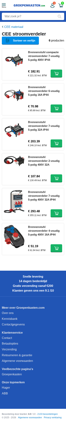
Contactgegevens (13, 324)
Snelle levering (33, 276)
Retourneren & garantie (17, 355)
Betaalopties (10, 343)
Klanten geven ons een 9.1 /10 (33, 290)
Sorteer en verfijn (24, 40)
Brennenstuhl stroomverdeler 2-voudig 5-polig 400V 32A (44, 160)
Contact (7, 337)
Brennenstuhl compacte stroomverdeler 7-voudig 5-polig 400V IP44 (44, 56)
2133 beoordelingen (47, 414)
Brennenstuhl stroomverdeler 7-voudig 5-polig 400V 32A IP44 (44, 195)
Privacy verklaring (53, 417)
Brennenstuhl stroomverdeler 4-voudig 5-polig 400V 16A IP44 (44, 230)
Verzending (9, 349)
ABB (5, 393)
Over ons (8, 313)
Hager (6, 387)
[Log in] (52, 5)
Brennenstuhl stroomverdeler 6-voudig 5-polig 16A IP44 (44, 91)
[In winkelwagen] (56, 74)
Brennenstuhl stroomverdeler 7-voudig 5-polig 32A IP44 (44, 125)
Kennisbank (9, 318)
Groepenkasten (12, 374)
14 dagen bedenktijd (33, 281)
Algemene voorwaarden (17, 360)
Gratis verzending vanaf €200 (33, 285)
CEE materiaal (13, 26)
